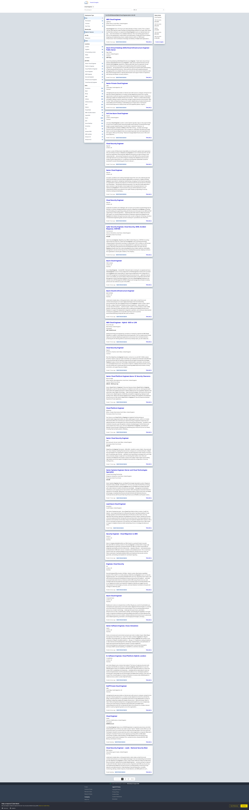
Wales (94, 55)
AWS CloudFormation (94, 112)
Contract (94, 23)
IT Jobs (86, 787)
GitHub (94, 99)
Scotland (94, 57)
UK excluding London (94, 52)
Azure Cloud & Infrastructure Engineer (120, 291)
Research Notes (88, 794)
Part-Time (94, 26)
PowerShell (94, 110)
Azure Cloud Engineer (114, 261)
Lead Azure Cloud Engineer (116, 504)
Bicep (94, 93)
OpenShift (94, 115)
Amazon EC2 (94, 139)
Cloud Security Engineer (94, 82)
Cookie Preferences (117, 796)
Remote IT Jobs (88, 791)
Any (94, 18)
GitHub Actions (94, 102)
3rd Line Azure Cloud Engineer (117, 113)
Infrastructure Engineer (94, 79)
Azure (94, 118)
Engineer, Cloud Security (115, 564)
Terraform (94, 88)
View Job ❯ (148, 42)
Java (94, 120)
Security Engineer (94, 77)
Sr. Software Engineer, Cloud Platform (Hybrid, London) (126, 656)
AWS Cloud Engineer (113, 19)
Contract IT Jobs (88, 789)
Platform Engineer (94, 66)
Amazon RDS (94, 131)
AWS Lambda (94, 134)
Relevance (87, 38)
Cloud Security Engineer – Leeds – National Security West (127, 748)
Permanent (94, 20)
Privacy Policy (115, 792)
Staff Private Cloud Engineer (116, 686)
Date (86, 41)
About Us (87, 799)
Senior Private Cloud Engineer (117, 83)
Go (94, 128)
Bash (94, 91)
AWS (94, 96)
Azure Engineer (94, 71)
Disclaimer (114, 799)
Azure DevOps (94, 123)
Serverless (94, 126)
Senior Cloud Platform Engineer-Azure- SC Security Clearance (128, 376)
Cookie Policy (115, 794)
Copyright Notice (116, 789)
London (94, 46)
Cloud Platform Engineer (94, 69)
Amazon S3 (94, 137)
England (94, 49)
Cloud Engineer (111, 716)
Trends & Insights (94, 2)
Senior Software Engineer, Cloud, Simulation (122, 626)
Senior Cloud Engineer (94, 63)
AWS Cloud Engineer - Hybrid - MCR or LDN (121, 323)
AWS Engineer (94, 74)
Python (94, 107)
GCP (94, 104)
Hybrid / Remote (94, 32)
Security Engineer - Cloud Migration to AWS (122, 534)
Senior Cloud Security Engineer (117, 438)
